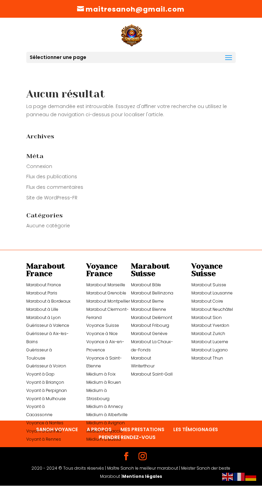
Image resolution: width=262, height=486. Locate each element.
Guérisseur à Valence (47, 325)
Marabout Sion (206, 317)
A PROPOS (99, 429)
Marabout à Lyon (43, 317)
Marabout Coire (207, 301)
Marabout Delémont (151, 317)
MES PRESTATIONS (142, 429)
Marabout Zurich (208, 333)
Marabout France (43, 285)
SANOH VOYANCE (57, 429)
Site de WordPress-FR (51, 197)
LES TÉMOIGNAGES (195, 429)
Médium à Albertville (107, 414)
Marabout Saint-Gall (152, 374)
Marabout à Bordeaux (48, 301)
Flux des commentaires (54, 187)
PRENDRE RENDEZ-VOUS (127, 437)
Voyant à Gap (40, 374)
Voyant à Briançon (45, 382)
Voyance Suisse (102, 325)
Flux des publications (51, 176)
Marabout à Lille (42, 309)
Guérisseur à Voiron (46, 366)
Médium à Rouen (103, 382)
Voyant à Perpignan (46, 390)
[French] (239, 476)
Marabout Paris (41, 293)
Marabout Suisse (208, 285)
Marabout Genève (149, 333)
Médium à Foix (101, 374)
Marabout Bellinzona (152, 293)
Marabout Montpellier (108, 301)
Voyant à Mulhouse (46, 398)
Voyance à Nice (102, 333)
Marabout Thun (207, 358)
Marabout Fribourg (150, 325)
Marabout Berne (147, 301)
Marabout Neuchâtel (212, 309)
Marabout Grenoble (106, 293)
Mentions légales (142, 476)
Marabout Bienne (148, 309)
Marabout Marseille (105, 285)
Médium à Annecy (104, 406)
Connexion (39, 166)
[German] (251, 476)
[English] (228, 476)
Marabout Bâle (146, 285)
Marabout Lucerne (209, 342)
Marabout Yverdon (210, 325)
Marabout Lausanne (212, 293)
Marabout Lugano (209, 350)
